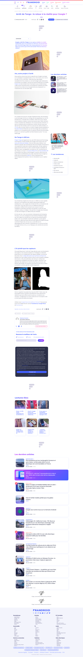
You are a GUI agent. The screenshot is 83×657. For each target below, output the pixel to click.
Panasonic (37, 629)
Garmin (15, 642)
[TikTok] (47, 613)
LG (36, 628)
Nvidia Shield (38, 622)
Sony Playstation (38, 623)
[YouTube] (43, 613)
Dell (57, 619)
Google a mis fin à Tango (22, 42)
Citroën (15, 629)
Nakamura (59, 643)
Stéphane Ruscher (24, 318)
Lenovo (58, 620)
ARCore (29, 155)
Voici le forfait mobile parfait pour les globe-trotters (39, 498)
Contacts (36, 652)
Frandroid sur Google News (38, 303)
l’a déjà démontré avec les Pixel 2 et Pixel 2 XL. (34, 255)
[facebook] (21, 326)
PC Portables (59, 615)
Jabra (58, 629)
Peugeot (16, 632)
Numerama (19, 305)
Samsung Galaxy (17, 622)
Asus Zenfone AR (43, 150)
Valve (36, 624)
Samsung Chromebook (61, 624)
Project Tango (18, 140)
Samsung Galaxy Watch (19, 644)
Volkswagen (16, 635)
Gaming (36, 615)
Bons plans (58, 2)
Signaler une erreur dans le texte (22, 309)
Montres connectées (18, 638)
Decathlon (59, 640)
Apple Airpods (59, 627)
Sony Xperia (16, 623)
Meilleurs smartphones (58, 162)
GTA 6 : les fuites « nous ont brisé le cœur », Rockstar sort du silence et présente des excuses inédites (62, 84)
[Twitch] (45, 613)
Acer (57, 617)
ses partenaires (25, 365)
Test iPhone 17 (49, 647)
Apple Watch (16, 640)
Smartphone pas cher (58, 165)
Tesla (15, 634)
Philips (36, 630)
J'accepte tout (32, 372)
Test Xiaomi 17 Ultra (58, 647)
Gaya (58, 641)
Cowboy (58, 639)
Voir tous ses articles (41, 326)
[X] (33, 613)
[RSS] (40, 613)
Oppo (15, 621)
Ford (15, 630)
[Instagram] (36, 613)
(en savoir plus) (40, 361)
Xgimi (36, 634)
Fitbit (15, 641)
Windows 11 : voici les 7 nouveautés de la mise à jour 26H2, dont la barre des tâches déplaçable (41, 474)
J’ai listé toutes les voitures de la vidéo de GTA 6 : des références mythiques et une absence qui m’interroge (41, 547)
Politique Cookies (44, 652)
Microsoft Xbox (38, 620)
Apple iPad (37, 639)
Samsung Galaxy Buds (61, 632)
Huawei (15, 619)
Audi (15, 627)
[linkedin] (18, 326)
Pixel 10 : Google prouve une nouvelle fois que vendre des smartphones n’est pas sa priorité (32, 413)
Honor (58, 621)
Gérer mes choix (31, 374)
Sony (36, 632)
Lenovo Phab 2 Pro (32, 150)
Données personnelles (55, 652)
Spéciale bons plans (39, 337)
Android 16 (67, 647)
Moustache (59, 642)
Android (18, 313)
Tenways (58, 644)
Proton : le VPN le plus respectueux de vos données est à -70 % (20, 413)
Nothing (58, 631)
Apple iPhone (16, 617)
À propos (30, 652)
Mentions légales (22, 652)
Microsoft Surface (60, 623)
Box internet (56, 170)
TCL (36, 633)
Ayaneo (36, 618)
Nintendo (37, 621)
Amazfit (15, 639)
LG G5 (16, 127)
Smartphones (16, 615)
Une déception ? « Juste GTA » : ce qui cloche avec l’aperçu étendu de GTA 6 (62, 78)
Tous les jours (20, 337)
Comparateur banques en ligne (31, 649)
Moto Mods (19, 128)
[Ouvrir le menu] (15, 2)
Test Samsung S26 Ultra (53, 649)
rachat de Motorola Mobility (22, 143)
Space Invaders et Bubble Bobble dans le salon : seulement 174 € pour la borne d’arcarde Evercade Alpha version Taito (41, 486)
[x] (16, 326)
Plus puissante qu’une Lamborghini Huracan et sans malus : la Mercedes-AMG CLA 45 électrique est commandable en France (41, 462)
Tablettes (36, 638)
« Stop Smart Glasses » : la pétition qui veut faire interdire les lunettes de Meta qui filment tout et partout (41, 571)
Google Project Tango (29, 313)
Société (27, 568)
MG (15, 631)
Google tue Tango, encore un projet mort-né (19, 431)
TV (35, 626)
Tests (47, 2)
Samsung (37, 631)
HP (57, 622)
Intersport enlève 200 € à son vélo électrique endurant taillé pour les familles (40, 534)
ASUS (36, 617)
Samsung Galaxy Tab (39, 643)
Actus (43, 2)
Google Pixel (16, 618)
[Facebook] (38, 613)
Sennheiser (59, 633)
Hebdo (29, 337)
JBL (57, 630)
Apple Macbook (60, 618)
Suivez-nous (51, 19)
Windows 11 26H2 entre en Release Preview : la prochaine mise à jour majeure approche (40, 559)
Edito (20, 11)
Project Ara (17, 84)
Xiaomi (15, 624)
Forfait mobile (65, 2)
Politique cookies (22, 369)
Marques (28, 556)
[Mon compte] (23, 2)
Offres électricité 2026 (58, 172)
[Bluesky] (49, 613)
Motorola (16, 620)
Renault (15, 633)
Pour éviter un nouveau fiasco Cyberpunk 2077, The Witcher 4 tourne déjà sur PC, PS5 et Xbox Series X (41, 583)
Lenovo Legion (38, 619)
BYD (15, 628)
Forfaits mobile (57, 163)
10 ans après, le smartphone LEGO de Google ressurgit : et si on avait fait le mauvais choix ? (43, 413)
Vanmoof (58, 645)
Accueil (16, 11)
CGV (63, 652)
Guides (52, 2)
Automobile (16, 626)
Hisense (37, 627)
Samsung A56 (56, 158)
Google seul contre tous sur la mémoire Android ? (41, 510)
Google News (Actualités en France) (30, 302)
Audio (57, 626)
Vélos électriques (60, 638)
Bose (58, 628)
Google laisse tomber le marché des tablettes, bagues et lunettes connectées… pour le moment (31, 431)
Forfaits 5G (56, 160)
